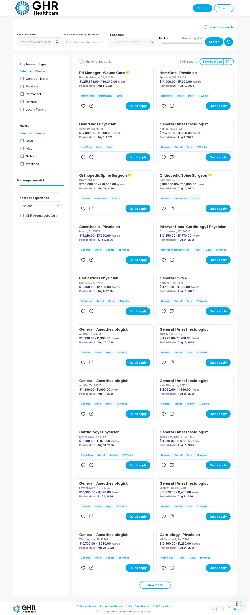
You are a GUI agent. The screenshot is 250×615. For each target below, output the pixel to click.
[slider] (18, 185)
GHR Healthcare (86, 606)
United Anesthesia (137, 606)
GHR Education (161, 606)
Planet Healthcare (111, 606)
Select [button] (27, 206)
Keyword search (27, 34)
